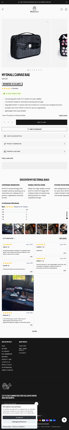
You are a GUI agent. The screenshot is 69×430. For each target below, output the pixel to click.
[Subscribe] (36, 404)
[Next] (66, 2)
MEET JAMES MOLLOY (23, 349)
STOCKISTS (22, 353)
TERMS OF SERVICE (7, 370)
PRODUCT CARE (6, 359)
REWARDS (5, 356)
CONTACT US (6, 362)
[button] (18, 251)
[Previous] (2, 2)
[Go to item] (28, 70)
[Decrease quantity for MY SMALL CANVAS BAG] (4, 122)
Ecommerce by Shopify (42, 424)
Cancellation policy (55, 426)
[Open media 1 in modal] (47, 22)
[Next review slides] (65, 228)
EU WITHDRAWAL (7, 367)
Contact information (45, 426)
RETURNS (4, 348)
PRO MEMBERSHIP (7, 354)
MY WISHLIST (5, 351)
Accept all (19, 417)
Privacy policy (7, 427)
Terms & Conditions (18, 427)
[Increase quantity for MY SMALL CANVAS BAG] (12, 122)
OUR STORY (22, 346)
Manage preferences (19, 422)
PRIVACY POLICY (7, 365)
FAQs (3, 346)
